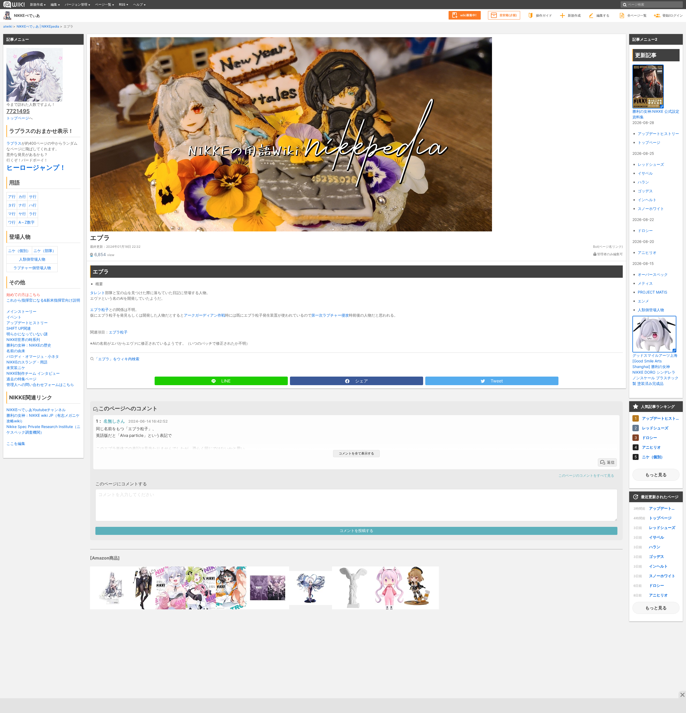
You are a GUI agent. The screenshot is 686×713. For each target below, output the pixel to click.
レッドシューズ (651, 164)
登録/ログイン (672, 15)
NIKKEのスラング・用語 (26, 362)
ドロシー (645, 230)
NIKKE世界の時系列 (23, 339)
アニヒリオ (647, 252)
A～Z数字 (26, 222)
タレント (97, 292)
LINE (225, 381)
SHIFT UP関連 (18, 328)
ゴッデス (645, 191)
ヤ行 (22, 213)
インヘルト (647, 199)
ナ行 (22, 205)
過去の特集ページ (21, 379)
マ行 (12, 213)
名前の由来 (15, 350)
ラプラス (13, 143)
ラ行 (32, 213)
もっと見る (656, 474)
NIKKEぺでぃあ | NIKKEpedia (38, 26)
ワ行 (12, 222)
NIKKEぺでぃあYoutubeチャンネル (36, 409)
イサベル (645, 173)
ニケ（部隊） (44, 250)
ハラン (643, 182)
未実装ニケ (15, 367)
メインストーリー (21, 311)
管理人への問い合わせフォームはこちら (40, 384)
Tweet (496, 381)
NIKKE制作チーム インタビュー (33, 373)
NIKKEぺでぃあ (27, 15)
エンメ (643, 301)
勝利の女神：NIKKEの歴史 (28, 345)
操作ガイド (544, 15)
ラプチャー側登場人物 (32, 267)
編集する (602, 15)
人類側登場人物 (32, 259)
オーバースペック (653, 274)
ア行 (12, 196)
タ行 (12, 205)
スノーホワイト (651, 208)
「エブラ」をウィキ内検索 (116, 358)
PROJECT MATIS (652, 292)
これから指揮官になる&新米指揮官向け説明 (43, 300)
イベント (13, 317)
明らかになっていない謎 (27, 334)
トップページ (17, 118)
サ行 (32, 196)
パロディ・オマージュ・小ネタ (32, 356)
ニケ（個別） (19, 250)
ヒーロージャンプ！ (36, 167)
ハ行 (32, 205)
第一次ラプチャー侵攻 (330, 315)
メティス (645, 283)
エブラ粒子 (99, 309)
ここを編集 (15, 443)
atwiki (7, 26)
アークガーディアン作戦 (204, 315)
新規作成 (574, 15)
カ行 (22, 196)
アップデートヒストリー (27, 322)
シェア (361, 381)
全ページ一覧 (637, 15)
